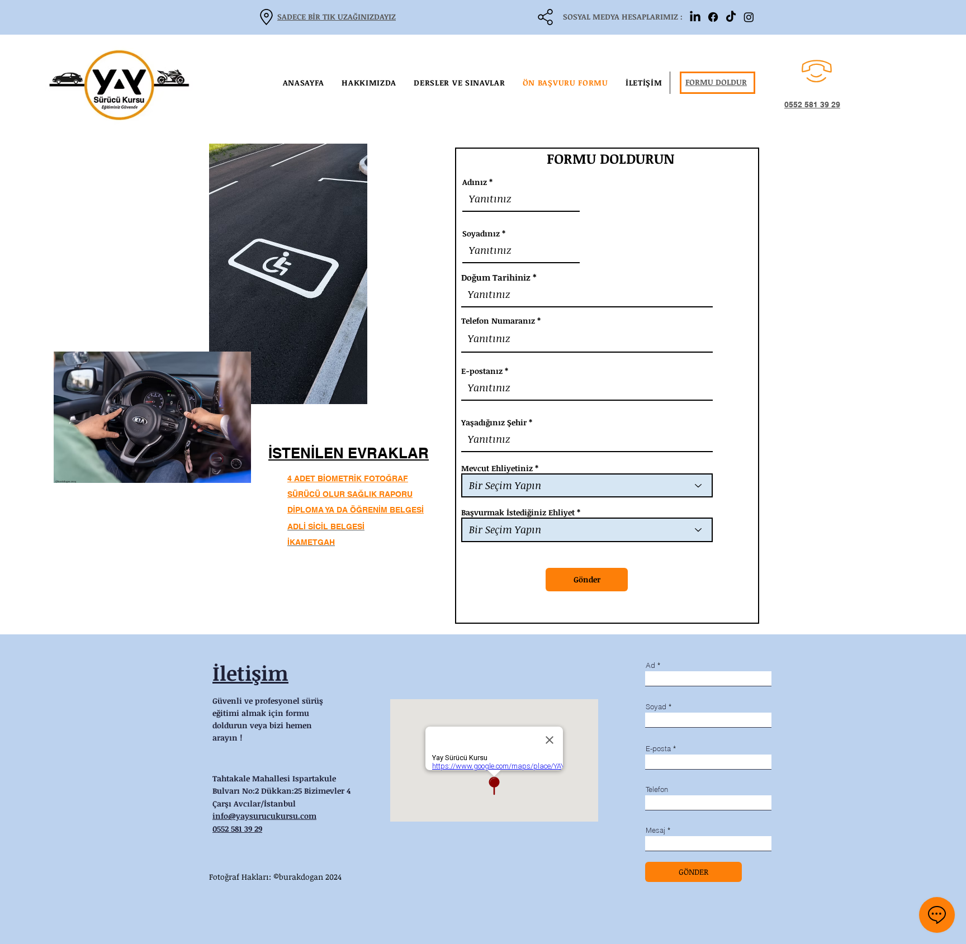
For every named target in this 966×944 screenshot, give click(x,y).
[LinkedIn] (695, 17)
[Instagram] (748, 17)
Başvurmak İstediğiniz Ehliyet (518, 512)
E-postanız (482, 371)
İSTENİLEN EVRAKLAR (348, 453)
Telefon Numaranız (498, 321)
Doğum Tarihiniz (496, 277)
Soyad (656, 706)
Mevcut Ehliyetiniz (497, 468)
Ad (650, 665)
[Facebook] (713, 17)
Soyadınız (481, 234)
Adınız (474, 182)
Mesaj (655, 830)
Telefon (657, 789)
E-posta (658, 748)
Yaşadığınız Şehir (494, 422)
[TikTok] (730, 17)
